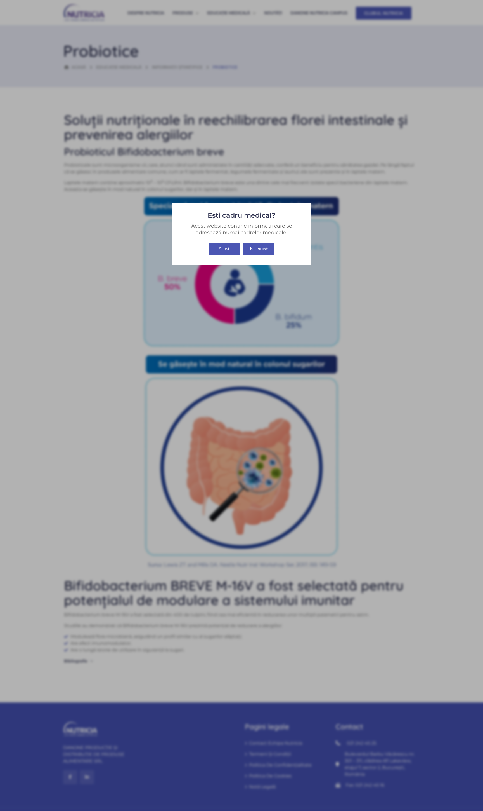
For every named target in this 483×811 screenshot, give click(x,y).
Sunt (224, 249)
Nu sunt (259, 249)
